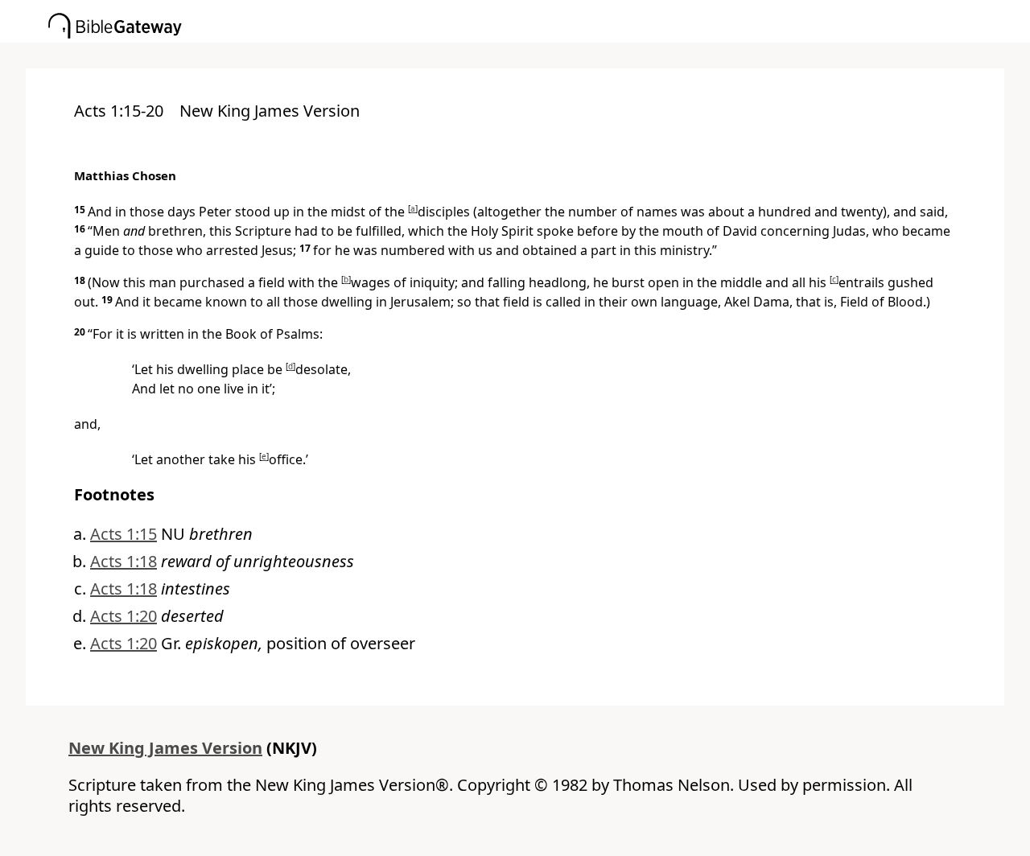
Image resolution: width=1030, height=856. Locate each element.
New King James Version (165, 748)
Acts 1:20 (123, 616)
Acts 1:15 (123, 534)
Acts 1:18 (123, 561)
